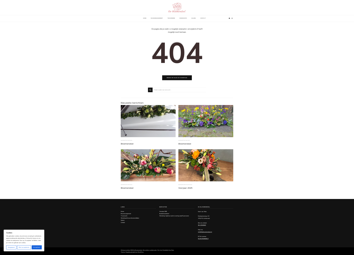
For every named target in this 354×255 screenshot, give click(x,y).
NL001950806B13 (203, 239)
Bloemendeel (127, 144)
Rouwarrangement (157, 18)
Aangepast (11, 247)
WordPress (141, 252)
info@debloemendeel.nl (205, 232)
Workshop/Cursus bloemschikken (130, 218)
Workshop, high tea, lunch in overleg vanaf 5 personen (174, 216)
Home (144, 18)
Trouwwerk (171, 18)
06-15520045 (202, 225)
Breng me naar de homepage (177, 77)
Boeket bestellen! (164, 213)
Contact (203, 18)
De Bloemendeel (137, 250)
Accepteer (36, 247)
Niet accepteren (24, 247)
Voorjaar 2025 (185, 188)
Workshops (183, 18)
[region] (24, 240)
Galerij (193, 18)
